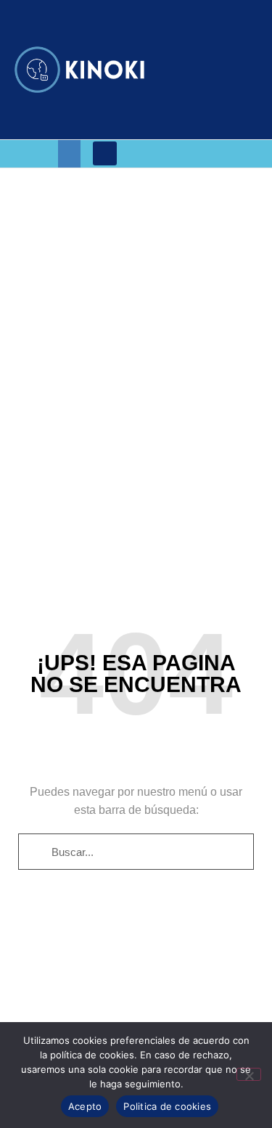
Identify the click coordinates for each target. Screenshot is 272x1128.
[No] (248, 1074)
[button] (69, 154)
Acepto (85, 1106)
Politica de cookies (167, 1106)
